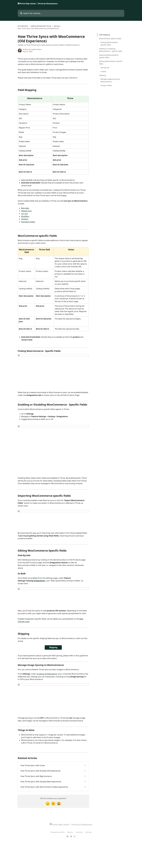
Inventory (79, 832)
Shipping (53, 647)
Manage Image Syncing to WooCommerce (110, 80)
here (64, 195)
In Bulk (103, 71)
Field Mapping (104, 35)
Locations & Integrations (46, 674)
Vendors (24, 219)
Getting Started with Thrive (41, 26)
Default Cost (26, 211)
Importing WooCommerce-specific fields (109, 56)
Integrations (39, 580)
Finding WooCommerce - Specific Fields (110, 43)
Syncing (57, 26)
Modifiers (25, 216)
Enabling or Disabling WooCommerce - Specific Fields (110, 50)
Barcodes (25, 208)
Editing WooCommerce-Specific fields (110, 62)
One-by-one (105, 68)
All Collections (23, 26)
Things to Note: (106, 85)
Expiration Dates (28, 222)
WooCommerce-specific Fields (110, 38)
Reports (70, 832)
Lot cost (24, 213)
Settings (88, 832)
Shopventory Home (57, 832)
